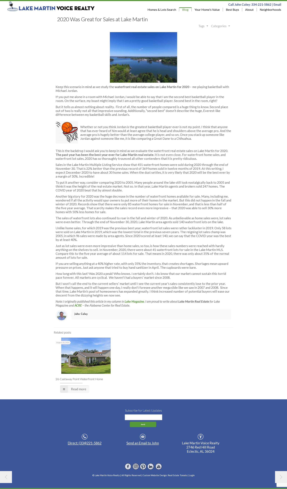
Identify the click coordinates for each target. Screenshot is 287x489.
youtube (158, 466)
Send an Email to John (142, 443)
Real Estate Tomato (177, 475)
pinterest (143, 466)
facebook (128, 466)
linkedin (151, 466)
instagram (135, 466)
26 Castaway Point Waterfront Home (79, 379)
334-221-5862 (261, 4)
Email (277, 4)
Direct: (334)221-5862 (84, 443)
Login (192, 475)
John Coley (81, 314)
